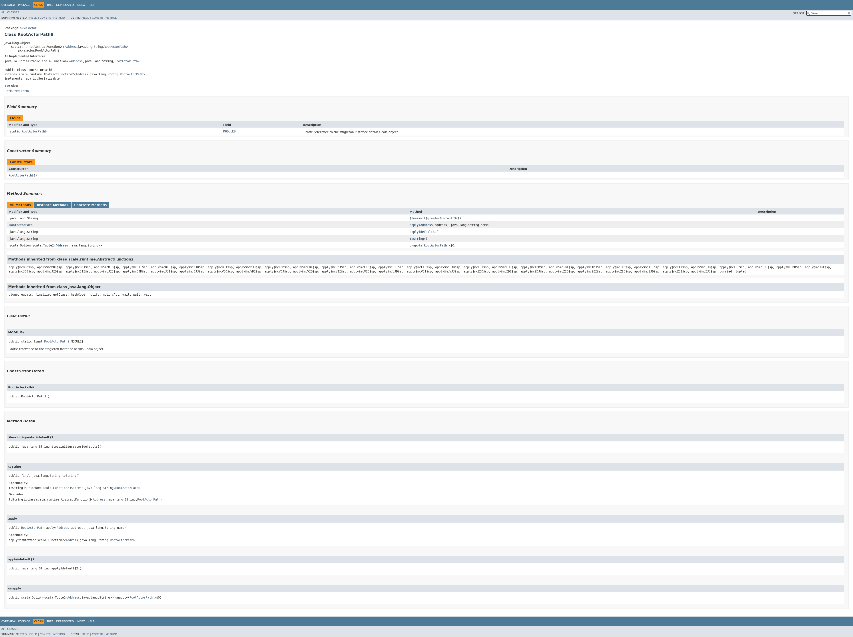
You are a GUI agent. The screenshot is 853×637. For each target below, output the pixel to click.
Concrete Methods (90, 205)
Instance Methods (52, 205)
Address (71, 46)
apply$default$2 (423, 232)
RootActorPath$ (34, 131)
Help (91, 4)
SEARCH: (799, 13)
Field (33, 17)
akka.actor (28, 28)
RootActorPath (115, 46)
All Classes (10, 12)
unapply (416, 245)
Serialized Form (16, 91)
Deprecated (65, 4)
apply (414, 225)
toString (417, 238)
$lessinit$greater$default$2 (434, 218)
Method (59, 17)
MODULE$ (229, 131)
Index (80, 4)
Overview (8, 4)
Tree (50, 4)
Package (24, 4)
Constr (45, 17)
